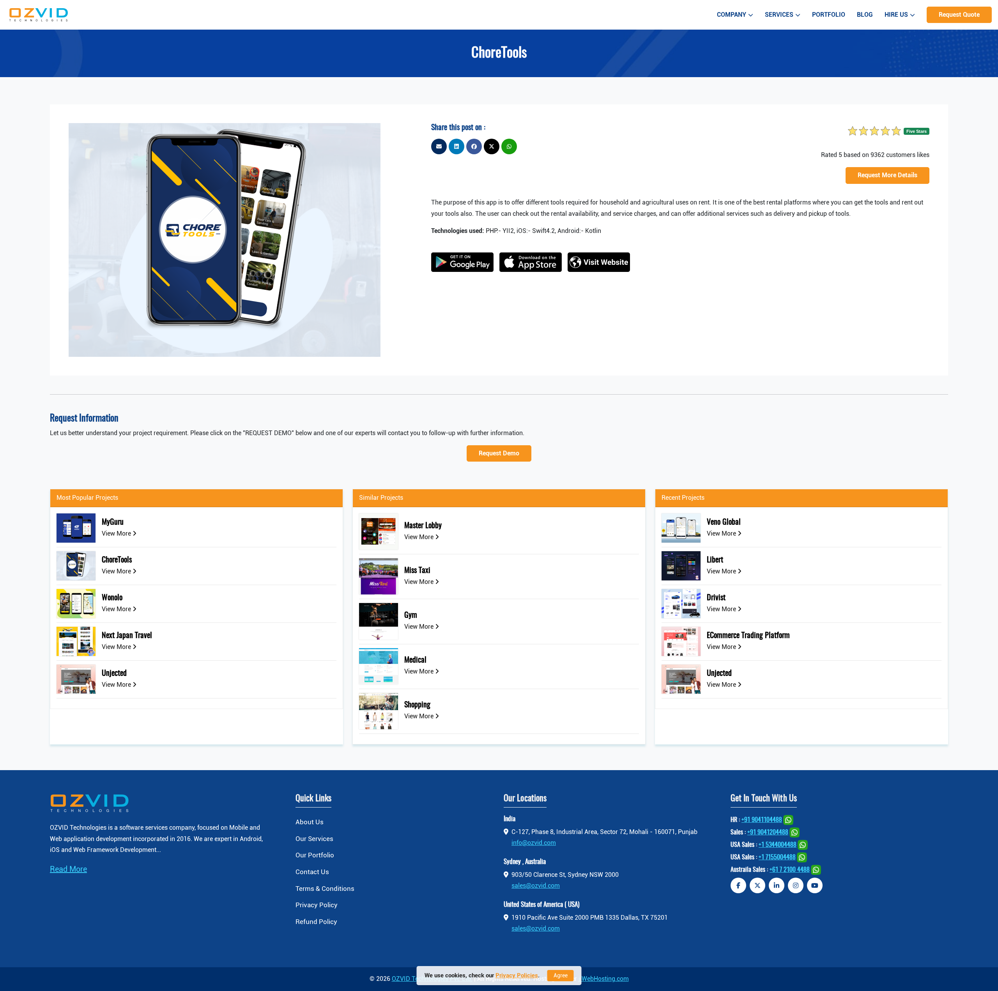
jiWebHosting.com (604, 978)
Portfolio (828, 14)
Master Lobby (423, 526)
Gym (410, 615)
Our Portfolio (315, 855)
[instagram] (795, 885)
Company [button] (731, 14)
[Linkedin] (776, 885)
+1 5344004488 (777, 845)
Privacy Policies (516, 975)
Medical (415, 660)
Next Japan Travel (127, 636)
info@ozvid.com (533, 842)
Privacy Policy (317, 905)
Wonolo (112, 598)
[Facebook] (738, 885)
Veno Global (724, 522)
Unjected (114, 673)
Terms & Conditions (325, 888)
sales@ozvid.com (535, 885)
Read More (68, 869)
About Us (310, 822)
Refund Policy (316, 922)
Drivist (716, 598)
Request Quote (959, 14)
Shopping (417, 705)
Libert (715, 560)
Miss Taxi (417, 571)
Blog (865, 14)
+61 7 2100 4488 (790, 870)
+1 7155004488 (777, 857)
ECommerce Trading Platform (748, 636)
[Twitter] (757, 885)
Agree (561, 975)
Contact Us (312, 872)
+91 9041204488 (767, 832)
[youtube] (815, 885)
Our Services (314, 839)
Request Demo (499, 453)
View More (117, 533)
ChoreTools (117, 560)
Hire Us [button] (896, 14)
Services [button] (779, 14)
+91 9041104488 (761, 820)
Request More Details (887, 175)
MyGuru (113, 522)
